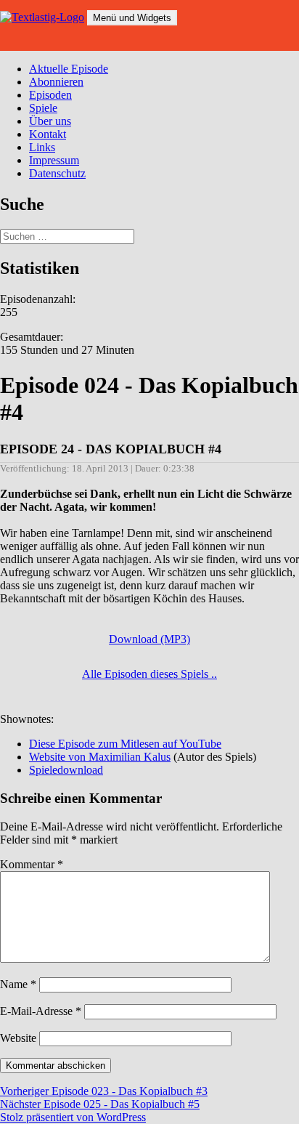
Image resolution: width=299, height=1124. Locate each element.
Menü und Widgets (132, 17)
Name (18, 984)
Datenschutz (57, 173)
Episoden (50, 95)
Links (42, 147)
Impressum (54, 160)
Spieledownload (66, 770)
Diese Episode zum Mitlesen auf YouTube (125, 743)
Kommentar (31, 864)
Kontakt (47, 134)
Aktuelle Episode (68, 68)
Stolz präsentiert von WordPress (73, 1117)
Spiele (43, 108)
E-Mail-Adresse (40, 1011)
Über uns (50, 121)
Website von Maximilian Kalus (100, 757)
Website (18, 1038)
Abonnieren (56, 82)
